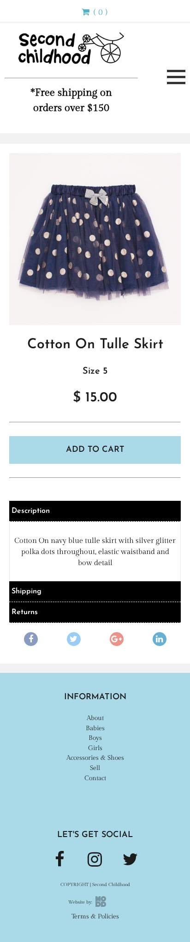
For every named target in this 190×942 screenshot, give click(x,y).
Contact (95, 778)
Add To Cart (95, 450)
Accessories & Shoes (95, 758)
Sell (95, 768)
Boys (95, 738)
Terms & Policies (95, 916)
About (95, 718)
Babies (95, 728)
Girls (95, 748)
